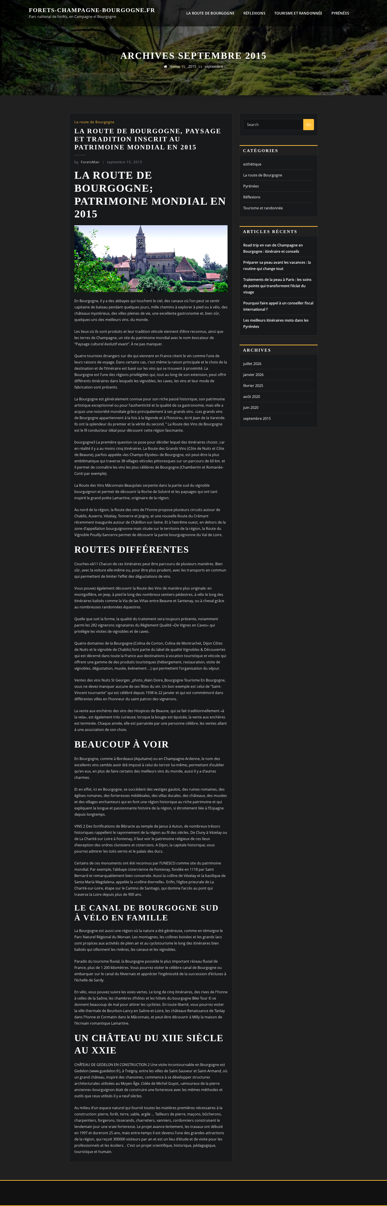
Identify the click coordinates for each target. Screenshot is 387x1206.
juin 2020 (250, 407)
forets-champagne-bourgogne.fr (92, 10)
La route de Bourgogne (210, 13)
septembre (213, 66)
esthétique (252, 164)
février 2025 (253, 385)
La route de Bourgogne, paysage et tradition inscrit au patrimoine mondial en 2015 (147, 139)
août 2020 (251, 396)
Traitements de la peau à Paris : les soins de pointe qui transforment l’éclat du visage (277, 286)
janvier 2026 (253, 374)
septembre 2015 (257, 418)
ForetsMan (86, 162)
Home (175, 66)
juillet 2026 (252, 363)
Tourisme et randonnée (298, 13)
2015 (192, 66)
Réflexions (254, 13)
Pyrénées (340, 13)
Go (308, 124)
